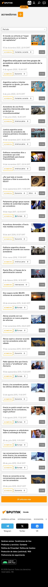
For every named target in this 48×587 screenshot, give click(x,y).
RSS (29, 551)
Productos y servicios (10, 544)
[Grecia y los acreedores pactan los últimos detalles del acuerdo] (38, 387)
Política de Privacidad (10, 548)
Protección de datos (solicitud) (14, 551)
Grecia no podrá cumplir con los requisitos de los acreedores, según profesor (16, 409)
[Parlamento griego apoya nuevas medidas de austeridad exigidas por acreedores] (38, 205)
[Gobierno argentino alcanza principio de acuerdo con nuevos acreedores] (38, 250)
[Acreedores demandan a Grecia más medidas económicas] (38, 227)
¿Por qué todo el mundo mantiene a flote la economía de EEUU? (16, 179)
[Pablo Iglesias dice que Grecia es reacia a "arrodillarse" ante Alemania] (38, 365)
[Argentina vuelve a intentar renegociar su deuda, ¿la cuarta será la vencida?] (38, 86)
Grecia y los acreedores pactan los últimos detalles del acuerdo (16, 385)
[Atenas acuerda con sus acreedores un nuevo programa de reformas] (38, 319)
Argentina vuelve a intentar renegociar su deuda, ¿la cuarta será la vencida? (15, 84)
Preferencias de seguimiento (13, 555)
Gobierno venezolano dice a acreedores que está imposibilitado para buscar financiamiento (14, 155)
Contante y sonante (21, 52)
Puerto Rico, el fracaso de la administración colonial (14, 271)
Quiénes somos (7, 541)
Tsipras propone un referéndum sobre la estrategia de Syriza (16, 431)
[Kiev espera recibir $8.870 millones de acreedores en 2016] (38, 296)
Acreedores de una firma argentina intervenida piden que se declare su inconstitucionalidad (16, 110)
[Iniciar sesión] (33, 2)
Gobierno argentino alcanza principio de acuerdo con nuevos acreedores (16, 249)
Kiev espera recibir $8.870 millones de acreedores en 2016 (16, 294)
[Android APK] (9, 562)
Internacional (19, 285)
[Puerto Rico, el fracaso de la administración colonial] (38, 273)
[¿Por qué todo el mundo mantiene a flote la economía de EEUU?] (38, 181)
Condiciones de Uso (23, 541)
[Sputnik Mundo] (7, 4)
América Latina (20, 121)
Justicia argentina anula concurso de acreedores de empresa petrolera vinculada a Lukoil (15, 133)
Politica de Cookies (27, 548)
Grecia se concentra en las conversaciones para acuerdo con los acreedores (15, 478)
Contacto (23, 544)
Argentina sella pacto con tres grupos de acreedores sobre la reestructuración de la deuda (22, 63)
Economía (18, 74)
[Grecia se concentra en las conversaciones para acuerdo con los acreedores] (38, 479)
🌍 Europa (18, 216)
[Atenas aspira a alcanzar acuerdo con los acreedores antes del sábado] (38, 342)
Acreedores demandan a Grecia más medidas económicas (15, 225)
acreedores (9, 14)
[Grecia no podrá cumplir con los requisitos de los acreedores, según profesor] (38, 410)
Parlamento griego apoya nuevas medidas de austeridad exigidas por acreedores (16, 204)
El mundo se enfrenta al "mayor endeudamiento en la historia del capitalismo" (16, 38)
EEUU (31, 193)
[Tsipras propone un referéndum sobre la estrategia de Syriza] (38, 433)
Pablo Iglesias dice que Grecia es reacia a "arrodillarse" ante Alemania (15, 364)
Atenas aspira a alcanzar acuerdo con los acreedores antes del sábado (16, 341)
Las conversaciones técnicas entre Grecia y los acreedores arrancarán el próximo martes (15, 455)
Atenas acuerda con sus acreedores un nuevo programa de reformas (15, 318)
